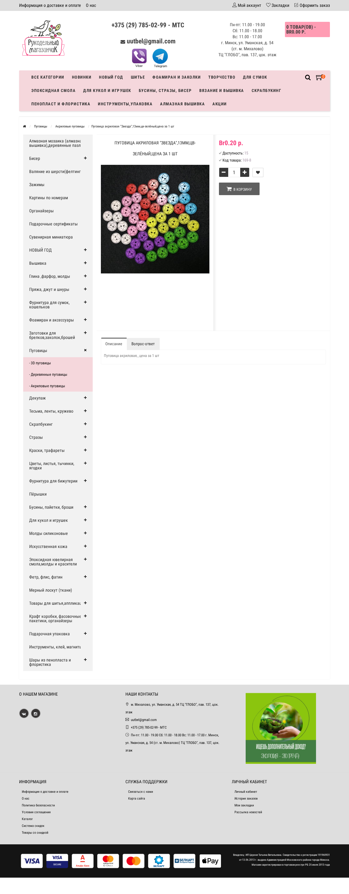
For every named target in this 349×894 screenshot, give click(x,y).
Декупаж (37, 398)
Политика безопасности (38, 805)
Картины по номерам (48, 197)
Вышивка (37, 263)
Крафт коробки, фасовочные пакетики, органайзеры (55, 618)
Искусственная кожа (48, 546)
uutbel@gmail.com (151, 41)
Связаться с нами (140, 792)
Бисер (34, 158)
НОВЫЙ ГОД (40, 250)
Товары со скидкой (35, 833)
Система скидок (33, 826)
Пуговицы (38, 350)
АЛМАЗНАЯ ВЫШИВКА (182, 104)
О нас (91, 5)
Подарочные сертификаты (53, 224)
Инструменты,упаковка (125, 104)
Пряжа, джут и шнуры (49, 289)
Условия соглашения (36, 812)
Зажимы (36, 184)
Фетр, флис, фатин (45, 577)
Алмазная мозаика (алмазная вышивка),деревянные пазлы (56, 143)
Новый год (111, 77)
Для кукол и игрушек (107, 90)
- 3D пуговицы (40, 363)
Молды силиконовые (48, 533)
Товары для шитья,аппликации (57, 603)
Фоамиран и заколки (176, 77)
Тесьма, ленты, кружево (51, 411)
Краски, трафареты (47, 450)
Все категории (47, 77)
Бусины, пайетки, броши (51, 507)
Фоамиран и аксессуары (51, 320)
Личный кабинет (245, 792)
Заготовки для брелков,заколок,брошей (52, 335)
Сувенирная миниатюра (51, 237)
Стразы (36, 437)
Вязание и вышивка (221, 90)
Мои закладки (244, 805)
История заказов (246, 798)
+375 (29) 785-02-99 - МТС (148, 25)
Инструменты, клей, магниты (55, 646)
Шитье (138, 77)
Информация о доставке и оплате (50, 5)
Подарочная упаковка (49, 633)
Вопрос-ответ (143, 343)
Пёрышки (38, 494)
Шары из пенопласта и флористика (50, 662)
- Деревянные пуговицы (48, 374)
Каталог (27, 819)
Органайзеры (41, 210)
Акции (219, 104)
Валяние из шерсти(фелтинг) (55, 171)
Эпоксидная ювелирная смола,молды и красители (53, 562)
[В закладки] (257, 172)
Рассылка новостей (248, 812)
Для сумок (255, 77)
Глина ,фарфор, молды (49, 276)
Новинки (82, 77)
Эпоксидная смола (53, 90)
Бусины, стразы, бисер (165, 90)
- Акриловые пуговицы (47, 386)
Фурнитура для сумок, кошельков (49, 304)
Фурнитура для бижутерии (53, 481)
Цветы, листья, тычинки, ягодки (51, 465)
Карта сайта (136, 798)
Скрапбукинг (266, 90)
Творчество (221, 77)
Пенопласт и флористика (60, 104)
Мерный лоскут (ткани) (50, 590)
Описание (113, 343)
